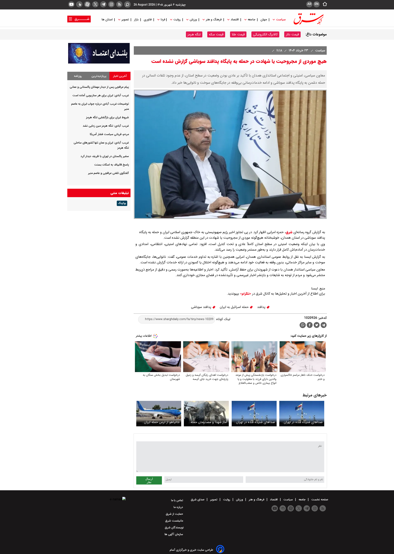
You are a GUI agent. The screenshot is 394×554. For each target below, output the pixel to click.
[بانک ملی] (99, 62)
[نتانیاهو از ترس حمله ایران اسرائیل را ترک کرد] (158, 413)
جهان (264, 19)
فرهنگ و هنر (213, 19)
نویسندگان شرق (174, 527)
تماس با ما (177, 500)
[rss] (119, 4)
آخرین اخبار (120, 76)
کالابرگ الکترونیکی (265, 34)
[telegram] (103, 4)
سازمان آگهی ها (174, 534)
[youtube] (71, 4)
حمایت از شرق (175, 514)
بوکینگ (122, 203)
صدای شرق (198, 499)
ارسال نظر (149, 480)
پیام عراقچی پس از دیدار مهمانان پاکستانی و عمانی (99, 87)
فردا (162, 19)
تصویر (125, 19)
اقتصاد (234, 19)
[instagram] (111, 4)
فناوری (147, 19)
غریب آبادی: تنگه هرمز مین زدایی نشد (106, 126)
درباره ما (179, 507)
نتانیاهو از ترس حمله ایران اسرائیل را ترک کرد (162, 422)
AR (309, 4)
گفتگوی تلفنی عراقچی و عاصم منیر (108, 173)
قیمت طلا (238, 34)
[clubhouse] (79, 4)
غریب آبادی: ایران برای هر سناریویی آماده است (100, 95)
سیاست (280, 19)
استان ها (107, 19)
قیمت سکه (216, 34)
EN (316, 4)
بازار (136, 19)
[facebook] (310, 325)
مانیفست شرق (174, 520)
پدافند (261, 307)
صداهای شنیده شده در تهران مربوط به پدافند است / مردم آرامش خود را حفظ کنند (303, 422)
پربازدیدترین (99, 76)
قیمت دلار (292, 34)
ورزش (193, 19)
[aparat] (87, 4)
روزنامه (78, 76)
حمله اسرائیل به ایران (235, 307)
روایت (177, 19)
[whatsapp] (303, 325)
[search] (127, 4)
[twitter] (95, 4)
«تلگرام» (245, 293)
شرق (289, 232)
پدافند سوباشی (201, 307)
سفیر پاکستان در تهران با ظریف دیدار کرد (105, 156)
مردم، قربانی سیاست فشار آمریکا (109, 134)
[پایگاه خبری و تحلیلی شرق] (308, 24)
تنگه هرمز (194, 34)
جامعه (251, 19)
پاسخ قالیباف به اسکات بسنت (111, 164)
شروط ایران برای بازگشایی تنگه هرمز (107, 117)
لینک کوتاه (222, 319)
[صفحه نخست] (324, 4)
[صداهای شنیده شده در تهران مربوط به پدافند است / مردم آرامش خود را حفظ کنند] (301, 413)
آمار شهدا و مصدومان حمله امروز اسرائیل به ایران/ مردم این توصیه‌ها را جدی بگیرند (208, 422)
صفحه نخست (319, 499)
